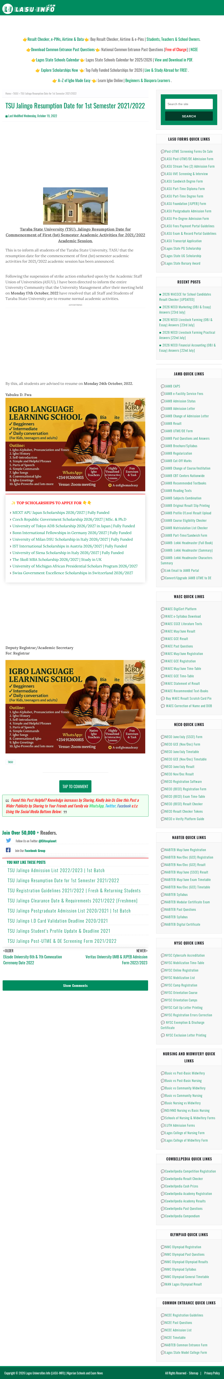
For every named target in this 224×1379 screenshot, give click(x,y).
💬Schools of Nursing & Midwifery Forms (188, 1117)
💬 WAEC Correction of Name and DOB (186, 705)
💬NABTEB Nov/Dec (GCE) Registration (187, 857)
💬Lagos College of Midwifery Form (184, 1140)
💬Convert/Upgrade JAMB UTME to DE (186, 577)
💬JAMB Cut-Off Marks (176, 460)
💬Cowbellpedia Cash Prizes (179, 1186)
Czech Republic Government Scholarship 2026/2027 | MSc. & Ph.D (69, 519)
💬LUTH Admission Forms (178, 1125)
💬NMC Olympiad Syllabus (178, 1269)
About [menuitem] (197, 24)
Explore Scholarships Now (59, 70)
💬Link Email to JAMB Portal (180, 570)
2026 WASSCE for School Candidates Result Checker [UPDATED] (185, 297)
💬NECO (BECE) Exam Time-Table (183, 796)
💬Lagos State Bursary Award (180, 263)
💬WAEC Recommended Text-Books (184, 690)
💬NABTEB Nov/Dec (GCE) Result (183, 864)
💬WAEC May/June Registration (182, 653)
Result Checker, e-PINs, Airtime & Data (56, 39)
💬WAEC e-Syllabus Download (181, 616)
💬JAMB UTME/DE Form (177, 430)
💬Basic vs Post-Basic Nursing (181, 1080)
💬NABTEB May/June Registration (183, 849)
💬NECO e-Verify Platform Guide (182, 818)
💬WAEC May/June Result (178, 631)
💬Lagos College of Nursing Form (183, 1132)
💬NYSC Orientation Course (179, 992)
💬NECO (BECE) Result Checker (182, 803)
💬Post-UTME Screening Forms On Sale (187, 151)
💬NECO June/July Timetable (180, 751)
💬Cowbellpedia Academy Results (183, 1200)
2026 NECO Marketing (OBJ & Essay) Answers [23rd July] (185, 309)
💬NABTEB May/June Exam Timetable (186, 879)
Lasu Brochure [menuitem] (72, 24)
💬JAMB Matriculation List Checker (184, 527)
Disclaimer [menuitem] (180, 24)
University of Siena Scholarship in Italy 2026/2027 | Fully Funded (68, 552)
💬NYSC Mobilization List (178, 977)
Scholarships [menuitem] (158, 24)
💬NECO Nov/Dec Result (177, 773)
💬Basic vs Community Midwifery (183, 1087)
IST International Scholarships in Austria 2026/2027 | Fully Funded (69, 546)
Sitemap (193, 1373)
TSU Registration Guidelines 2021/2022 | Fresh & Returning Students (74, 890)
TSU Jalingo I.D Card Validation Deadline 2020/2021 (58, 920)
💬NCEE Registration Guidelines (182, 1315)
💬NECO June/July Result (177, 766)
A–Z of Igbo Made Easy (74, 80)
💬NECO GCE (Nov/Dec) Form (180, 744)
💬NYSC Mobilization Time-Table (182, 962)
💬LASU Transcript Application (181, 240)
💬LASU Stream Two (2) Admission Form (188, 166)
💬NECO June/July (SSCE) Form (182, 736)
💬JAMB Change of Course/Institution (185, 468)
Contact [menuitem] (213, 24)
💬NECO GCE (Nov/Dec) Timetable (184, 759)
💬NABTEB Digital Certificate (180, 924)
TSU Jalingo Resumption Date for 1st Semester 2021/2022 (63, 880)
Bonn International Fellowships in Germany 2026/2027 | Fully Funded (71, 532)
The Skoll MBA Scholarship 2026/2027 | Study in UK (57, 559)
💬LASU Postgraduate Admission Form (186, 210)
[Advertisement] (75, 156)
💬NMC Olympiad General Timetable (185, 1276)
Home (8, 93)
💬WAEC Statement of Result (180, 683)
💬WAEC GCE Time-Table (177, 675)
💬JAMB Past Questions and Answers (185, 438)
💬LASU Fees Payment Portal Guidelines (187, 225)
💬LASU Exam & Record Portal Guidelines (188, 233)
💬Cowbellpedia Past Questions (182, 1208)
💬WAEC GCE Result (174, 638)
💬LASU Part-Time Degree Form (182, 196)
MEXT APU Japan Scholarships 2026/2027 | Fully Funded (60, 512)
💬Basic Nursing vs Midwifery (181, 1102)
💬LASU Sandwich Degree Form (182, 181)
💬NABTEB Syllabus (174, 894)
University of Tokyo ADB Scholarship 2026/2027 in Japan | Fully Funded (73, 526)
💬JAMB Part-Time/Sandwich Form (184, 535)
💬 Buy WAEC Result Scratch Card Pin (186, 698)
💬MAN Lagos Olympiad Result (181, 1284)
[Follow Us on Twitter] (8, 840)
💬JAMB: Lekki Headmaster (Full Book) (187, 542)
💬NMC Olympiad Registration (181, 1246)
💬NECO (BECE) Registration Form (183, 788)
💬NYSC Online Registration (179, 970)
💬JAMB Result (171, 423)
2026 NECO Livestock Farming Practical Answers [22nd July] (187, 335)
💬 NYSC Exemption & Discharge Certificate (183, 1025)
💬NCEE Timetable (173, 1337)
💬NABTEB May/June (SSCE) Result (184, 872)
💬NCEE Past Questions (176, 1322)
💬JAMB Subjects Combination (181, 497)
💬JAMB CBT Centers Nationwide (183, 475)
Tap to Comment (75, 786)
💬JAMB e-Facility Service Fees (182, 393)
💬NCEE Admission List (176, 1329)
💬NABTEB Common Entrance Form (184, 1344)
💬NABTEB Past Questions (178, 909)
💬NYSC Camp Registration (179, 985)
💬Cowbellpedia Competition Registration (188, 1171)
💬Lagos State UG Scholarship (181, 255)
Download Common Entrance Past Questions (63, 49)
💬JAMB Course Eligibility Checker (184, 520)
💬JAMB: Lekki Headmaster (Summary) (187, 550)
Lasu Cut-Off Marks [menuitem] (129, 24)
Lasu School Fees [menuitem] (99, 24)
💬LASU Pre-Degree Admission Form (185, 218)
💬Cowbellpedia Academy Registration (186, 1193)
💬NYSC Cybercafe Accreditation (183, 955)
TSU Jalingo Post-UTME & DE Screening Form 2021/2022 (62, 941)
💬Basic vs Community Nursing (181, 1095)
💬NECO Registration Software (181, 781)
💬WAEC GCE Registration (178, 660)
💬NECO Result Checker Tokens (182, 811)
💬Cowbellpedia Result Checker (182, 1178)
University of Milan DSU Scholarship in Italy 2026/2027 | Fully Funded (72, 539)
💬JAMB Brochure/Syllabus (179, 445)
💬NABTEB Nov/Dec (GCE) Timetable (185, 886)
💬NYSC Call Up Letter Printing (182, 1007)
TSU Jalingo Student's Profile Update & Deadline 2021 (59, 930)
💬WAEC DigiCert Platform (179, 608)
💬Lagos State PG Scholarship (181, 248)
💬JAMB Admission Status (178, 400)
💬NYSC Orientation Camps (179, 999)
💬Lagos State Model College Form (184, 1352)
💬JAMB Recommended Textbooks (183, 483)
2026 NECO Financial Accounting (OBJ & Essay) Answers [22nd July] (187, 348)
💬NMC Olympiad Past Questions (183, 1254)
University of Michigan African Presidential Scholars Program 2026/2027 (75, 566)
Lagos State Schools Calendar (57, 60)
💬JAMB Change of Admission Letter (185, 415)
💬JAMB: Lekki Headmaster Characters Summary (186, 560)
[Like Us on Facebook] (8, 850)
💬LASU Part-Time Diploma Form (183, 188)
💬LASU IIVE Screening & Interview (184, 173)
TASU (15, 93)
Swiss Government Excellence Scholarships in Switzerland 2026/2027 (72, 572)
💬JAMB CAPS (170, 386)
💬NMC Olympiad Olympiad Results (184, 1261)
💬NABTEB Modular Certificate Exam (185, 901)
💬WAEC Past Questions (177, 646)
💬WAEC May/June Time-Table (181, 668)
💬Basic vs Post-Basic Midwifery (183, 1073)
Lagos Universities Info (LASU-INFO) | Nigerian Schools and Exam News (64, 1373)
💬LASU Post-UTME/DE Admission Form (187, 158)
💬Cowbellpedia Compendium (180, 1215)
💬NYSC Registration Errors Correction (186, 1014)
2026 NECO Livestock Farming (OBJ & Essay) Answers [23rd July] (186, 322)
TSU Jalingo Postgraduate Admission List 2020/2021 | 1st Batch (69, 910)
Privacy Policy (212, 1373)
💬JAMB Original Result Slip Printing (185, 505)
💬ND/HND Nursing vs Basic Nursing (185, 1110)
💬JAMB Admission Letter (178, 408)
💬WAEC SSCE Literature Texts (181, 623)
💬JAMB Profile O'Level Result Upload (186, 512)
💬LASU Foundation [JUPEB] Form (183, 203)
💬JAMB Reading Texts (176, 490)
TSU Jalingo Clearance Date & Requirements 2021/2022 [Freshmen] (73, 900)
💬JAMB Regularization (176, 453)
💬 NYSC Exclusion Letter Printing (183, 1035)
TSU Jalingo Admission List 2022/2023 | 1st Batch (56, 870)
